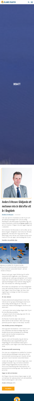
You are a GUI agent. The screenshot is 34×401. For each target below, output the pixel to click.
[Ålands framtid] (8, 2)
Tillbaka (8, 388)
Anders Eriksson (7, 215)
